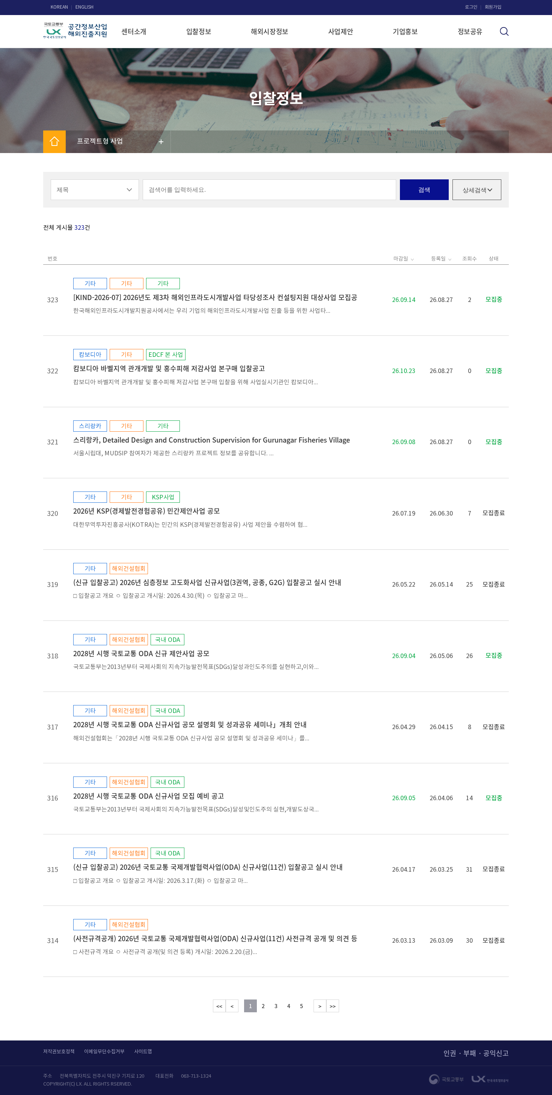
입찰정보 (198, 31)
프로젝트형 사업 (100, 142)
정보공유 (470, 31)
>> (333, 1006)
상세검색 (475, 190)
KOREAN (59, 7)
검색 (424, 190)
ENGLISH (84, 7)
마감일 (401, 259)
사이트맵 (143, 1052)
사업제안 (340, 31)
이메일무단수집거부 (104, 1052)
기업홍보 (405, 31)
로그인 (471, 7)
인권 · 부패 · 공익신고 (476, 1053)
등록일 (438, 259)
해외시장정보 (269, 31)
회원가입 (493, 7)
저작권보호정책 (59, 1052)
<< (219, 1006)
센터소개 (133, 31)
